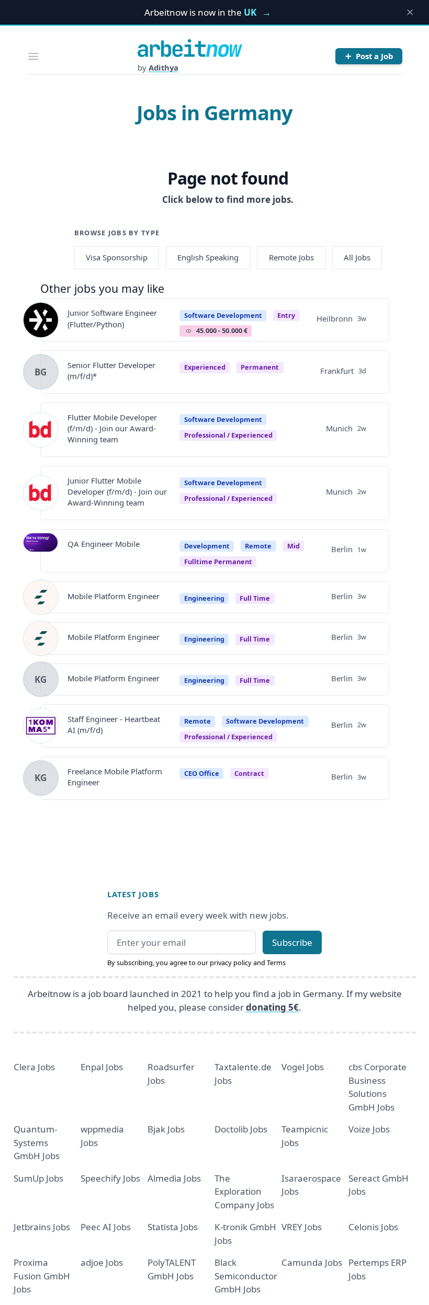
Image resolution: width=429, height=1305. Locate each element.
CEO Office (201, 773)
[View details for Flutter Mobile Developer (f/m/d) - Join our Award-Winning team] (41, 430)
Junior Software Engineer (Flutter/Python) (112, 318)
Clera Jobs (34, 1067)
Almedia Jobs (174, 1178)
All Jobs (357, 257)
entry (286, 315)
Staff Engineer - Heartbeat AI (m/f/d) (113, 724)
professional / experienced (228, 435)
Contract (249, 773)
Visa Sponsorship (117, 257)
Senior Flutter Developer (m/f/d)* (111, 370)
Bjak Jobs (166, 1129)
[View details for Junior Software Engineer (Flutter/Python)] (41, 320)
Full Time (255, 598)
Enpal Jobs (102, 1067)
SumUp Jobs (38, 1178)
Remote (258, 546)
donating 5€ (272, 1007)
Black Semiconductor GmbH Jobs (245, 1275)
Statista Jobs (173, 1227)
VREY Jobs (301, 1227)
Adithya (163, 67)
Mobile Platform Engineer (113, 596)
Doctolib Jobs (240, 1129)
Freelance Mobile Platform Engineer (114, 776)
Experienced (204, 367)
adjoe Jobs (102, 1262)
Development (207, 546)
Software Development (223, 315)
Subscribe (292, 942)
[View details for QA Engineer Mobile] (41, 550)
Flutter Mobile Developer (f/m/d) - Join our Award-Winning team (112, 428)
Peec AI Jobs (106, 1227)
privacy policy (231, 962)
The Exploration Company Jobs (244, 1191)
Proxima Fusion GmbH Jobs (42, 1275)
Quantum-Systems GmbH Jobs (37, 1142)
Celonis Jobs (373, 1227)
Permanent (260, 367)
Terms (276, 962)
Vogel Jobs (302, 1067)
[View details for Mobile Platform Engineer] (41, 597)
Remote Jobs (291, 257)
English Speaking (208, 257)
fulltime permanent (218, 561)
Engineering (204, 598)
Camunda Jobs (311, 1262)
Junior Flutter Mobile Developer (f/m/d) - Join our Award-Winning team (117, 491)
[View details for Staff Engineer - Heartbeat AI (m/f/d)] (41, 725)
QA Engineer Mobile (103, 544)
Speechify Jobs (110, 1178)
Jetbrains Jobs (42, 1227)
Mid (293, 546)
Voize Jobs (369, 1129)
